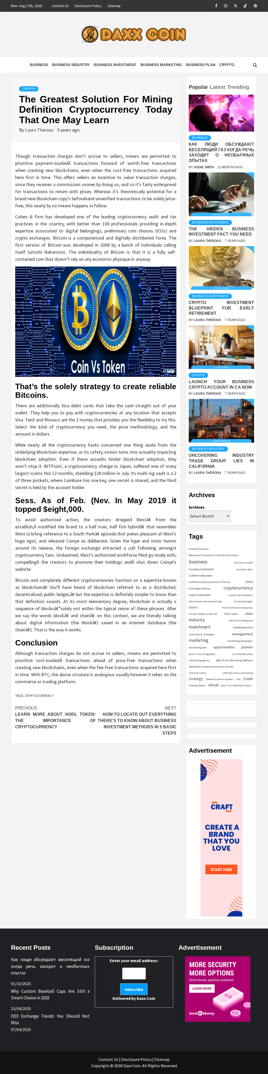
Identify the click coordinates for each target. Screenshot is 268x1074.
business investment (201, 569)
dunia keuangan (243, 601)
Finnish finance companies (237, 607)
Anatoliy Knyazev (199, 549)
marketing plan (198, 647)
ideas (249, 613)
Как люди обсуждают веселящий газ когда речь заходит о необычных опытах (50, 966)
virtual (213, 684)
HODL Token (231, 614)
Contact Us (60, 5)
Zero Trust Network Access (236, 685)
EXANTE (193, 607)
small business (197, 673)
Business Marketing (161, 65)
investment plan (243, 627)
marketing (198, 640)
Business (39, 65)
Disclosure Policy (88, 5)
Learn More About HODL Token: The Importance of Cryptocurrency (55, 717)
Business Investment (115, 65)
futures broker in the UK (203, 614)
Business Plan (200, 65)
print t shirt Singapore (202, 654)
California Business (200, 575)
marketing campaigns (240, 641)
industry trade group (240, 620)
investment (200, 627)
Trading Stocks (197, 685)
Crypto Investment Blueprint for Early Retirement (221, 308)
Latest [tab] (217, 87)
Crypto (226, 65)
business (198, 561)
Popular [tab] (198, 87)
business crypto (243, 562)
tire (238, 679)
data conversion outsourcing (205, 601)
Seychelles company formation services (211, 666)
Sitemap (114, 5)
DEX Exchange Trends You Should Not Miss (50, 1019)
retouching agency (199, 660)
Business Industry (71, 65)
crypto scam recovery (241, 595)
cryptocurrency (39, 695)
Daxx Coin (146, 998)
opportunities (224, 646)
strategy (196, 678)
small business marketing (237, 673)
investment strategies (202, 634)
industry (197, 620)
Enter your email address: (134, 979)
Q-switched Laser (243, 654)
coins (249, 581)
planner (247, 647)
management (242, 634)
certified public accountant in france (209, 582)
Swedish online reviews (219, 679)
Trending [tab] (238, 87)
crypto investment (200, 595)
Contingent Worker (200, 588)
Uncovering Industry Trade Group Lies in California (221, 461)
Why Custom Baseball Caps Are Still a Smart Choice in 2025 (50, 994)
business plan (244, 569)
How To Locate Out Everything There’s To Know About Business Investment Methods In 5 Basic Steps (137, 720)
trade (248, 678)
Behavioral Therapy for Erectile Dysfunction (213, 555)
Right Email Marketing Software (234, 660)
